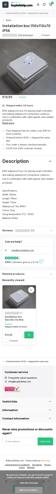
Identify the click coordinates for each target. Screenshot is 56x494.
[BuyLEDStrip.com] (22, 4)
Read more (8, 123)
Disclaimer (37, 465)
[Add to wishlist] (31, 290)
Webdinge (45, 460)
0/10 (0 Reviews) (25, 35)
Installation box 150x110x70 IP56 (14, 318)
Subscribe (45, 441)
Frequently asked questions (22, 377)
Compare (45, 35)
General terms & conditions (17, 465)
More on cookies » (29, 490)
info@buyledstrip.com (23, 250)
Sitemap (31, 467)
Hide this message (29, 483)
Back (8, 20)
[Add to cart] (29, 334)
